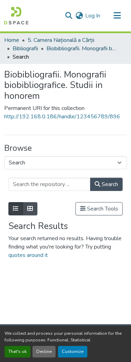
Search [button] (109, 184)
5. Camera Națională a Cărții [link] (61, 40)
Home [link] (11, 40)
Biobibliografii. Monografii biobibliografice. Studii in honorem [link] (81, 48)
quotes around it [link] (28, 255)
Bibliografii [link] (25, 48)
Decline (44, 351)
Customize (72, 351)
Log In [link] (92, 16)
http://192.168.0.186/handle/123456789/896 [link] (62, 116)
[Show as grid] (30, 208)
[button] (16, 15)
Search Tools (102, 209)
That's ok (17, 351)
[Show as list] (15, 208)
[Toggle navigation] (117, 15)
